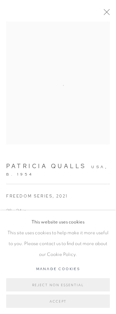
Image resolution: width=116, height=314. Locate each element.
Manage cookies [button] (58, 268)
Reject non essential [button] (58, 285)
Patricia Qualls (46, 166)
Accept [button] (58, 301)
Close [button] (105, 14)
